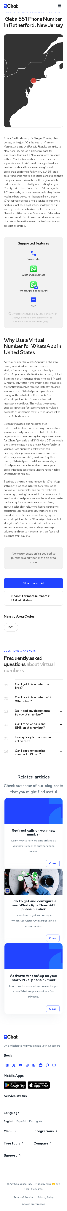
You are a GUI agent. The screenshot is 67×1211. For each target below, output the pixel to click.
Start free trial (33, 583)
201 (10, 627)
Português (35, 1121)
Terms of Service (23, 1197)
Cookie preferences (33, 1204)
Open (53, 863)
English (8, 1121)
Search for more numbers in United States (30, 598)
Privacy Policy (46, 1197)
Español (21, 1121)
